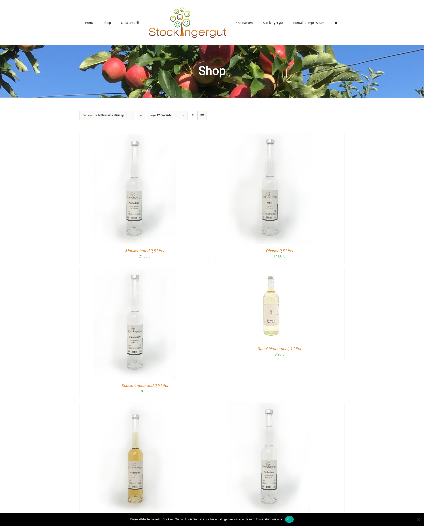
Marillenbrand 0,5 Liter (144, 250)
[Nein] (418, 519)
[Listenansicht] (202, 115)
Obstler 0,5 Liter (279, 250)
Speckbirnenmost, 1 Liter (279, 348)
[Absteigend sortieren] (141, 115)
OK (289, 519)
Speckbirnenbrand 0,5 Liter (144, 385)
